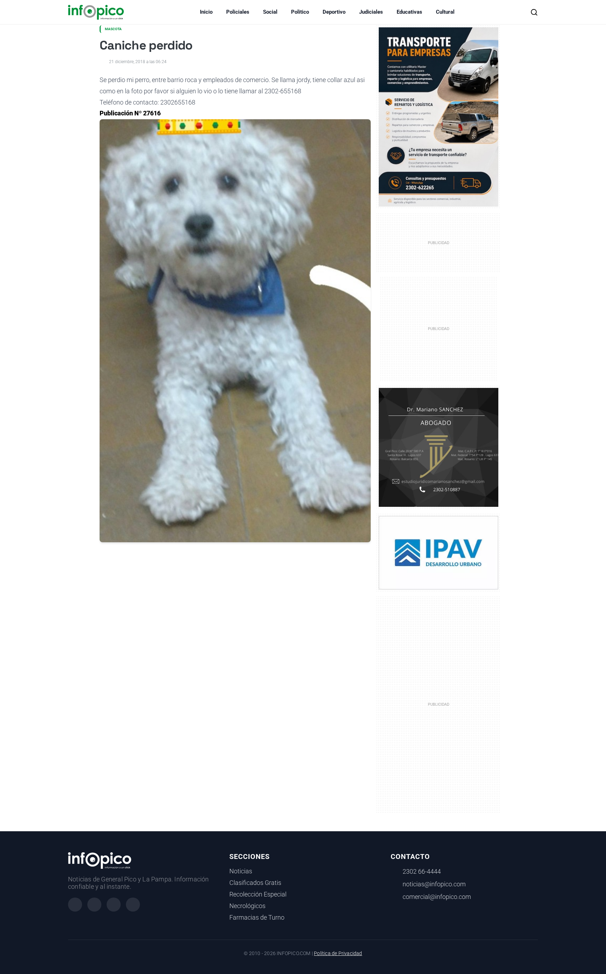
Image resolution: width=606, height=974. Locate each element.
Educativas (409, 12)
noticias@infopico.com (434, 884)
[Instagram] (94, 905)
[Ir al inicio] (96, 12)
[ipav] (438, 552)
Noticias (240, 871)
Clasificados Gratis (255, 882)
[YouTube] (133, 905)
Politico (300, 12)
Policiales (237, 12)
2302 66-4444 (422, 871)
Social (270, 12)
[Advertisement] (438, 704)
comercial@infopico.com (437, 896)
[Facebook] (75, 905)
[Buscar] (534, 12)
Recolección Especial (258, 894)
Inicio (206, 12)
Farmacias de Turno (256, 917)
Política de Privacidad (338, 953)
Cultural (445, 12)
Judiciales (371, 12)
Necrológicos (247, 905)
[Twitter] (114, 905)
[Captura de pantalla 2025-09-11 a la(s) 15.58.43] (438, 446)
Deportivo (334, 12)
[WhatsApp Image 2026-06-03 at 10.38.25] (438, 117)
